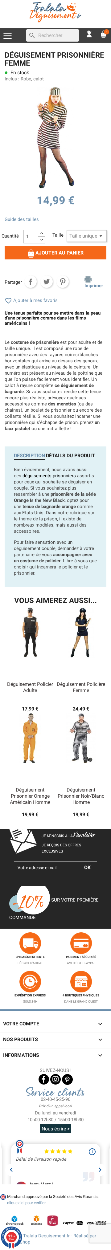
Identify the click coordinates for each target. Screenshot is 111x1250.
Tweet (46, 281)
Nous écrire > (56, 1129)
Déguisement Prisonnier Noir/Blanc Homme (81, 796)
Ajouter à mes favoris (31, 300)
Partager (30, 281)
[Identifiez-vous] (89, 34)
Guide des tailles (22, 219)
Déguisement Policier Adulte (30, 687)
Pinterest (62, 281)
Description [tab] (29, 455)
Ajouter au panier (59, 253)
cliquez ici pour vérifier (26, 1202)
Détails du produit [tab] (70, 455)
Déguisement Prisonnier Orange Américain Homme (30, 796)
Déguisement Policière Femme (81, 687)
